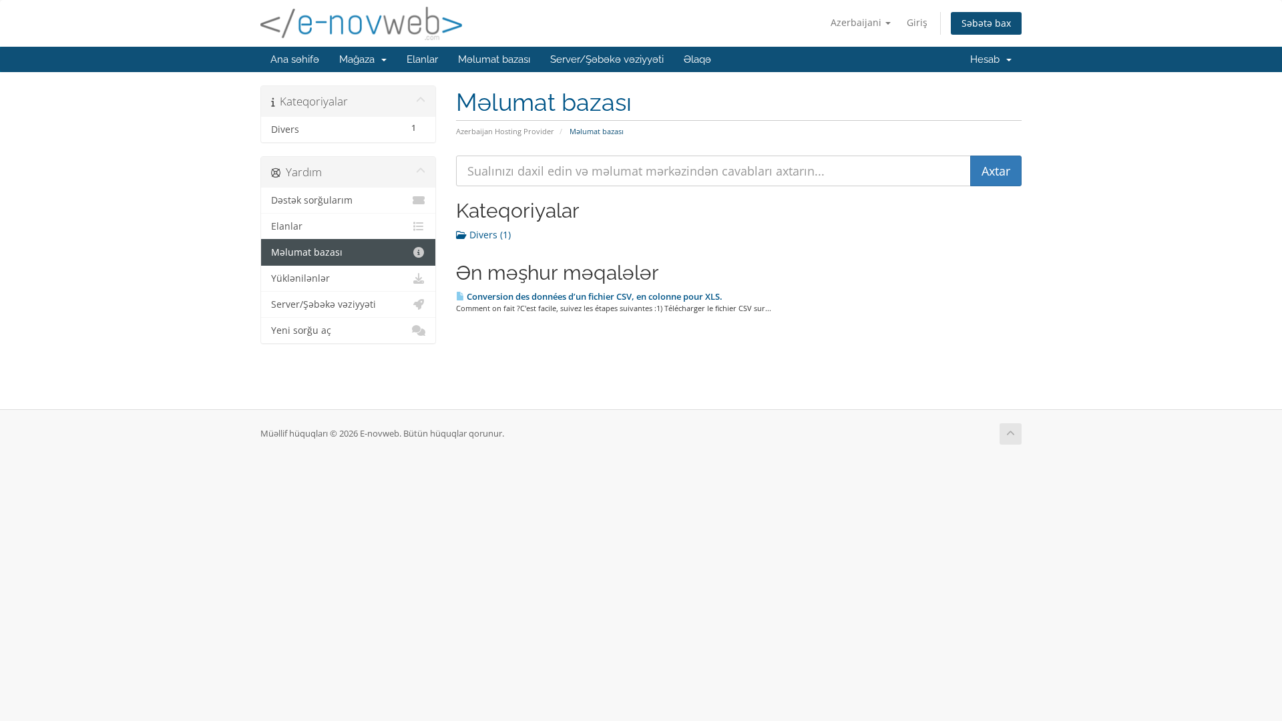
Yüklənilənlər (300, 278)
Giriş (917, 22)
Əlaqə (697, 59)
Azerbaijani (857, 22)
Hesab (987, 59)
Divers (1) (489, 234)
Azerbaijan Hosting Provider (505, 131)
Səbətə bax (986, 23)
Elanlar (422, 59)
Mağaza (359, 59)
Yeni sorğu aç (301, 330)
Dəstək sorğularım (312, 200)
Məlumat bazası (494, 59)
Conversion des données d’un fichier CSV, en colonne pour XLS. (593, 296)
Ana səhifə (294, 59)
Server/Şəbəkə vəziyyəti (607, 59)
